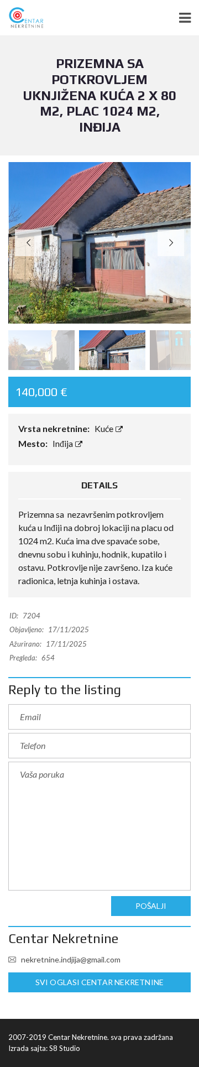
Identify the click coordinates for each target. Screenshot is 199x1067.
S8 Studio (64, 1048)
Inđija (64, 443)
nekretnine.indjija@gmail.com (70, 959)
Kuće (105, 428)
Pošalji (151, 905)
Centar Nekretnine (63, 938)
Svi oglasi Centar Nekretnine (99, 982)
